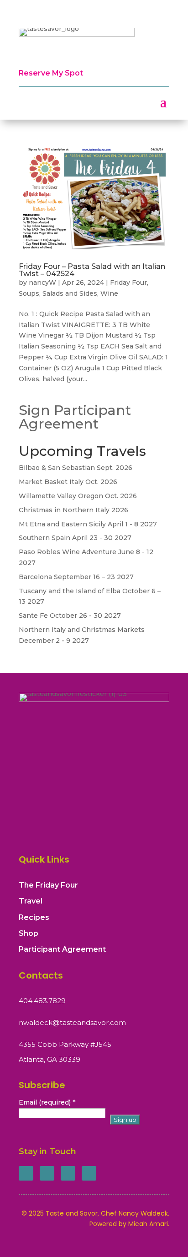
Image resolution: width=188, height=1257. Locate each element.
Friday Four (128, 282)
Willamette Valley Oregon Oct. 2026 (78, 496)
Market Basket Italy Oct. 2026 (68, 482)
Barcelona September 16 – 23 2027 (76, 577)
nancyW (42, 282)
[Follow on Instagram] (68, 1173)
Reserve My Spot (51, 73)
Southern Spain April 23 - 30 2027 (75, 538)
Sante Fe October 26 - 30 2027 (70, 615)
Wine (109, 293)
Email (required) (47, 1102)
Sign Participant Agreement (75, 417)
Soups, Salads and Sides (58, 293)
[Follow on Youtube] (89, 1173)
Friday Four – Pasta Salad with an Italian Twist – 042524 (92, 270)
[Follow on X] (47, 1173)
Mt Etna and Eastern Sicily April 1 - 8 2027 (88, 524)
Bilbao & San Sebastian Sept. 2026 (75, 468)
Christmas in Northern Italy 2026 (73, 510)
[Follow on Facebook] (26, 1173)
